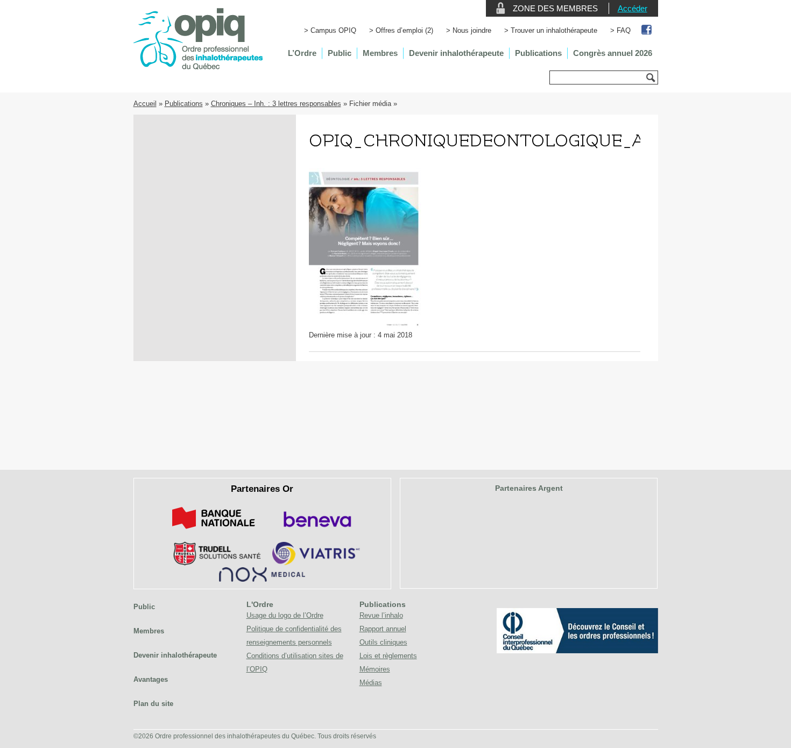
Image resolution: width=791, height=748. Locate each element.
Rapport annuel (382, 629)
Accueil (145, 104)
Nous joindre (472, 30)
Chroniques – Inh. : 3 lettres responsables (276, 104)
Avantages (150, 679)
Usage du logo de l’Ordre (284, 615)
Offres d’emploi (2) (404, 30)
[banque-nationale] (213, 531)
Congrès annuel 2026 (612, 53)
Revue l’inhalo (381, 615)
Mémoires (374, 669)
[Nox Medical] (262, 579)
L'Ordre (259, 604)
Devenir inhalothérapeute (456, 53)
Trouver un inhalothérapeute (554, 30)
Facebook (647, 30)
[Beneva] (316, 531)
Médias (370, 683)
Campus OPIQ (333, 30)
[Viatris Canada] (316, 563)
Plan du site (153, 704)
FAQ (624, 30)
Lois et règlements (388, 656)
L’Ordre (302, 53)
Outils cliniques (383, 642)
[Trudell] (213, 563)
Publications (538, 53)
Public (339, 53)
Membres (380, 53)
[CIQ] (577, 651)
